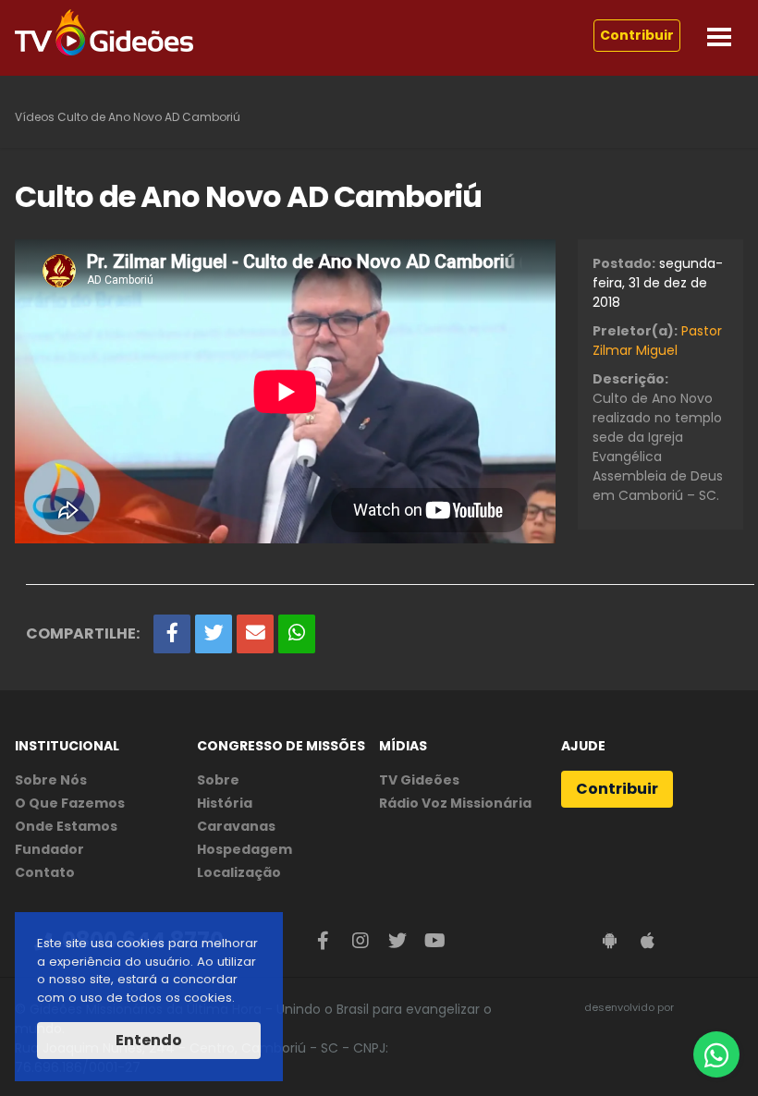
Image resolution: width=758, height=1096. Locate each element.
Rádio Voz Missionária (455, 803)
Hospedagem (244, 849)
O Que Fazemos (70, 803)
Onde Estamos (66, 826)
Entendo (149, 1040)
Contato (45, 872)
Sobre (218, 780)
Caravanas (236, 826)
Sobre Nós (51, 780)
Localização (239, 872)
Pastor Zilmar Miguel (657, 340)
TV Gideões (419, 780)
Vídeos (35, 117)
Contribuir (637, 35)
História (224, 803)
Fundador (49, 849)
